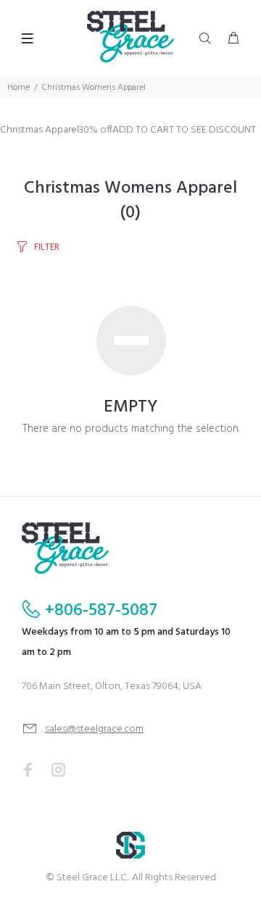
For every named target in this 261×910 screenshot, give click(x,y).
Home (18, 87)
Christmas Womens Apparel (94, 87)
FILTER (46, 247)
